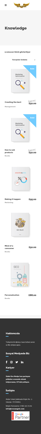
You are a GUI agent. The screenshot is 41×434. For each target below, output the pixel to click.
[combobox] (23, 59)
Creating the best (13, 102)
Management (10, 106)
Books (7, 155)
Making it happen (13, 199)
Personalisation (12, 295)
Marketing (9, 202)
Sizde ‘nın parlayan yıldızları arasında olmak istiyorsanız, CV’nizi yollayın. (18, 379)
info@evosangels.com (15, 408)
